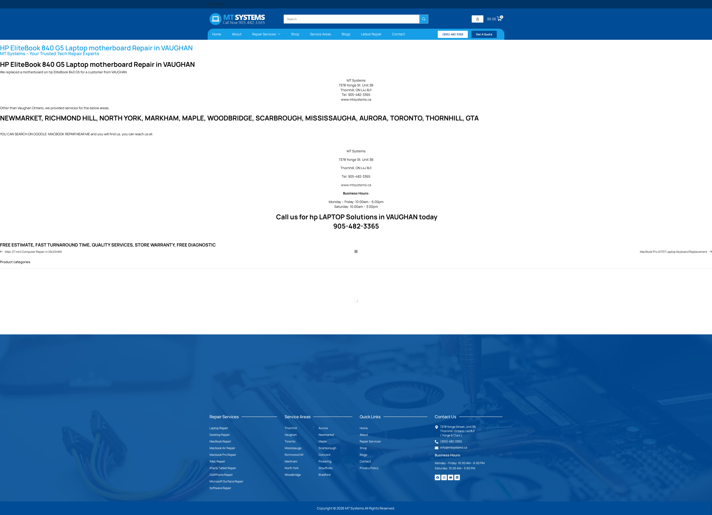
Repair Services (370, 441)
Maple (323, 441)
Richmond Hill (294, 455)
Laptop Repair (219, 428)
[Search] (423, 19)
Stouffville (325, 468)
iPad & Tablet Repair (223, 468)
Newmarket (326, 435)
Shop (363, 448)
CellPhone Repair (221, 475)
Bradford (324, 475)
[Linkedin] (457, 477)
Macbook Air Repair (222, 448)
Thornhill (291, 428)
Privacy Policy (369, 468)
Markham (291, 461)
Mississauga (293, 448)
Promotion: (216, 4)
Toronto (290, 441)
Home (364, 428)
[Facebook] (437, 477)
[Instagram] (444, 477)
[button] (477, 19)
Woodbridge (293, 475)
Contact (365, 461)
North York (292, 468)
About (364, 435)
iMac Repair (217, 461)
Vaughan (291, 435)
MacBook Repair (220, 441)
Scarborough (327, 448)
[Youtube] (450, 477)
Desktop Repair (220, 435)
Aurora (323, 428)
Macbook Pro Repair (223, 455)
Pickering (325, 461)
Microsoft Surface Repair (226, 481)
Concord (324, 455)
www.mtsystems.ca (356, 185)
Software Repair (220, 488)
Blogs (363, 455)
